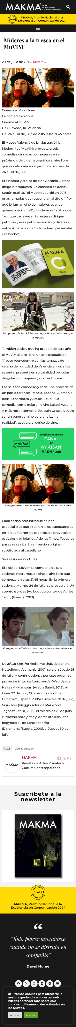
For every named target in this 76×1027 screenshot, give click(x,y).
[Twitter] (64, 758)
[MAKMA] (12, 765)
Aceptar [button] (31, 1015)
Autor (7, 748)
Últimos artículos (24, 748)
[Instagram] (69, 758)
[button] (68, 7)
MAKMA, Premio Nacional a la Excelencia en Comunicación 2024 (42, 19)
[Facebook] (59, 758)
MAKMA (39, 62)
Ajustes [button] (14, 1015)
